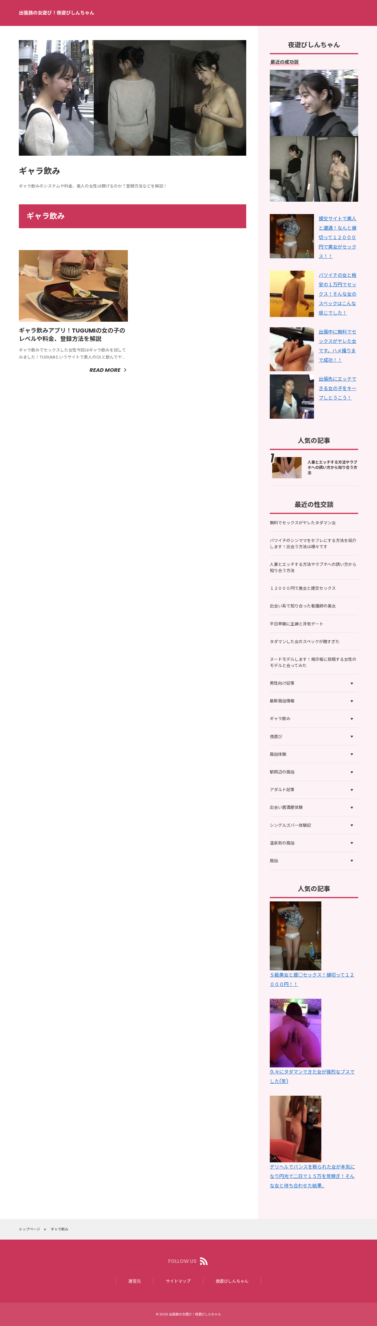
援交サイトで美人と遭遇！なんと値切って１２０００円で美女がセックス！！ (337, 237)
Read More (105, 370)
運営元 (134, 1281)
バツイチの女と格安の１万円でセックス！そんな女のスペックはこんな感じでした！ (337, 294)
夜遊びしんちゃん (232, 1281)
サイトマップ (178, 1281)
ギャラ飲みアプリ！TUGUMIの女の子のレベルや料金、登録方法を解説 (72, 334)
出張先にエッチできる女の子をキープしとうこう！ (337, 388)
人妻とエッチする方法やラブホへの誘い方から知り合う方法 (332, 467)
